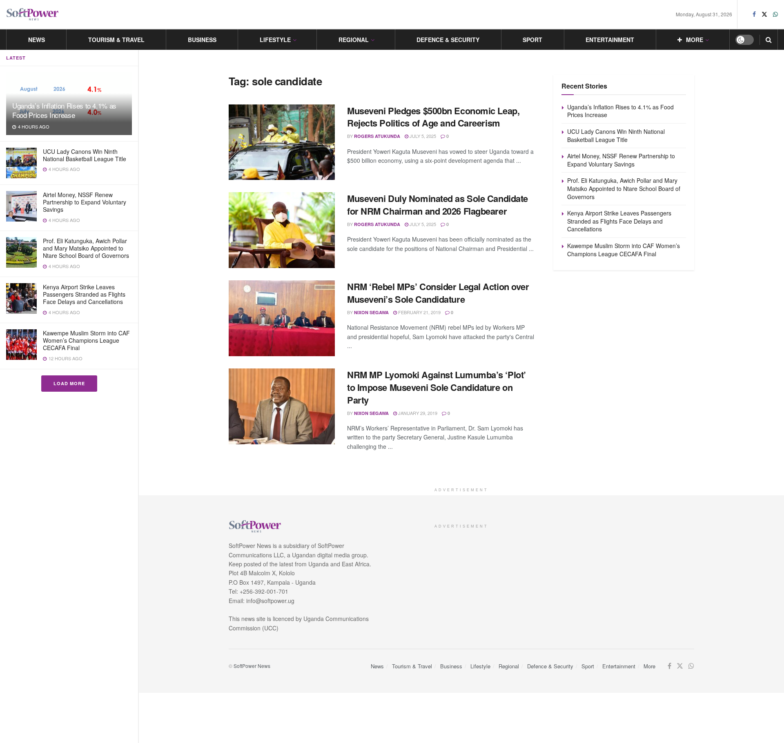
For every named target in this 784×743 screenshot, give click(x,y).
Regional (354, 39)
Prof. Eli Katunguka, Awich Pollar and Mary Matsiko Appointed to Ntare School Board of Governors (86, 248)
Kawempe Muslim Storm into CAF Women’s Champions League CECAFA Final (86, 340)
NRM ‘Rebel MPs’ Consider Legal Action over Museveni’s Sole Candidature (438, 293)
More (694, 39)
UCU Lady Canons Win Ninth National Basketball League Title (84, 155)
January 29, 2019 (417, 413)
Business (202, 39)
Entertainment (610, 39)
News (36, 39)
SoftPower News (252, 665)
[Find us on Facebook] (754, 14)
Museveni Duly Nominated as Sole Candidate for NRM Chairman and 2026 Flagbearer (437, 204)
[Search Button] (769, 39)
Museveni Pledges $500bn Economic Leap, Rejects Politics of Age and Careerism (433, 117)
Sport (532, 39)
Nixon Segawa (371, 312)
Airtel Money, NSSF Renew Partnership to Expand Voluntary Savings (84, 202)
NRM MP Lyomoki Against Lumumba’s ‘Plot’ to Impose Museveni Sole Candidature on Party (436, 387)
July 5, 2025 (422, 136)
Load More (69, 383)
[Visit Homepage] (32, 14)
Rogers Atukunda (377, 136)
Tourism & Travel (116, 39)
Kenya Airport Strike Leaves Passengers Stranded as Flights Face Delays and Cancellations (84, 294)
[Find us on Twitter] (764, 14)
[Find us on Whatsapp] (775, 14)
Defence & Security (447, 39)
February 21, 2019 (419, 312)
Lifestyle (275, 39)
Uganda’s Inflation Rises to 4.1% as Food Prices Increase (64, 110)
